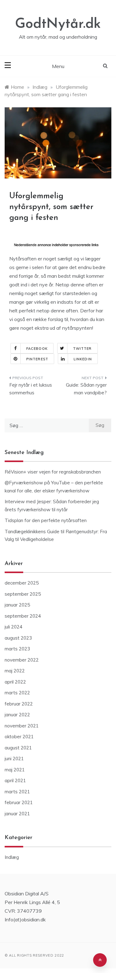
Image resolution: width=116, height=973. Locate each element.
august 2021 (18, 748)
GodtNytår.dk (58, 24)
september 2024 (23, 616)
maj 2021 (15, 770)
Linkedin (83, 359)
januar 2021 (17, 814)
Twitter (82, 348)
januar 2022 (17, 715)
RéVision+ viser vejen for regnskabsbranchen (53, 472)
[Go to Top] (100, 960)
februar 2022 (19, 704)
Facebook (37, 348)
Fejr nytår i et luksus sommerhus (30, 389)
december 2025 (22, 583)
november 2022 (22, 660)
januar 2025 (17, 605)
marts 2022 (17, 693)
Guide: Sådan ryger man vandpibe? (86, 389)
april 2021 (15, 780)
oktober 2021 (19, 736)
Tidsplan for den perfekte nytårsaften (46, 520)
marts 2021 (17, 792)
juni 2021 (14, 758)
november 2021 (22, 726)
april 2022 (15, 682)
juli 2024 (13, 627)
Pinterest (37, 359)
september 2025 (23, 594)
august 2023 (18, 638)
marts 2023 (17, 649)
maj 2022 (15, 671)
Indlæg (12, 857)
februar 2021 (19, 802)
